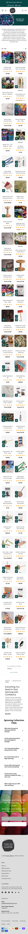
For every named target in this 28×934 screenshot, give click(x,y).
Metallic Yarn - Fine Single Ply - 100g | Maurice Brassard (7, 145)
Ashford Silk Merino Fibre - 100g (20, 120)
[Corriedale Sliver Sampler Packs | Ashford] (7, 592)
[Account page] (5, 10)
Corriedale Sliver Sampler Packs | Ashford (7, 603)
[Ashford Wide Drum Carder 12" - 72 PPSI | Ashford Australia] (20, 618)
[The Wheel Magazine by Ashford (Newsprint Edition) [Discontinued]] (20, 135)
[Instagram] (2, 892)
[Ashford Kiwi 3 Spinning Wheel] (7, 618)
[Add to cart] (3, 162)
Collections (7, 680)
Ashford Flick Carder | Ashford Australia (20, 326)
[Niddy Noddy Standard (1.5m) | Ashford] (7, 161)
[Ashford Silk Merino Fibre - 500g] (7, 290)
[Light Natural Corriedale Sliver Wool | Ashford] (7, 238)
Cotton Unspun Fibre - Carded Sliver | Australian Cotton (20, 251)
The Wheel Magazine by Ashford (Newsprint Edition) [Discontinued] (20, 147)
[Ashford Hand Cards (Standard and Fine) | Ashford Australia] (7, 187)
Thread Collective (9, 855)
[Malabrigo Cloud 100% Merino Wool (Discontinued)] (20, 212)
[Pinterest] (12, 892)
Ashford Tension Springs (20, 401)
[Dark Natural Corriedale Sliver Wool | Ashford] (7, 316)
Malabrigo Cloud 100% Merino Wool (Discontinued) (20, 224)
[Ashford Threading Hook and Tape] (20, 643)
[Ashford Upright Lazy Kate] (20, 441)
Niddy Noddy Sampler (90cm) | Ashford (20, 477)
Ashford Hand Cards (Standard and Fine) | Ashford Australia (8, 197)
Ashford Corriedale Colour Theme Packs (20, 68)
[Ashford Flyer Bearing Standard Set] (7, 492)
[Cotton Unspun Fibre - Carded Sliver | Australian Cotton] (20, 238)
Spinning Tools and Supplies (13, 681)
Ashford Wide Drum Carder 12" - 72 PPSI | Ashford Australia (20, 628)
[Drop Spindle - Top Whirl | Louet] (7, 441)
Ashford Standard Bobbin (7, 222)
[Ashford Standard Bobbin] (7, 212)
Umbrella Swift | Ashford (7, 527)
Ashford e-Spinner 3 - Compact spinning (8, 351)
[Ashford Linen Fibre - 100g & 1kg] (20, 341)
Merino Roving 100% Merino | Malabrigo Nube (7, 93)
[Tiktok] (15, 892)
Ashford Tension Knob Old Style (20, 527)
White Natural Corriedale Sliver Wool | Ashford (7, 120)
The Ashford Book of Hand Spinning (8, 427)
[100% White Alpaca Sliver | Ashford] (7, 391)
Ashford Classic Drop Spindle (20, 502)
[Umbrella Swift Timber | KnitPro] (7, 643)
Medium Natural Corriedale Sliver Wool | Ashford (7, 276)
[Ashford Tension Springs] (20, 391)
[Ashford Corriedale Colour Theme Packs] (20, 57)
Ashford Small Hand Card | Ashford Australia (8, 578)
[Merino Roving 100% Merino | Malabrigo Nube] (7, 83)
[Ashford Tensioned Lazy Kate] (20, 542)
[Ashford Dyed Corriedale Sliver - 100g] (7, 57)
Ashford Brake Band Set (8, 376)
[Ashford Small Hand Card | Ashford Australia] (7, 567)
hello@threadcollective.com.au (9, 903)
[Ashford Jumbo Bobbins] (20, 265)
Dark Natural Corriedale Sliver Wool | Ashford (7, 326)
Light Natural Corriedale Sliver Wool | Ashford (7, 249)
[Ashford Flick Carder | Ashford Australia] (20, 316)
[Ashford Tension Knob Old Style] (20, 517)
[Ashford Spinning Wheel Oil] (20, 416)
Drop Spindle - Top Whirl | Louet (7, 452)
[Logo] (13, 11)
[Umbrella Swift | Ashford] (7, 517)
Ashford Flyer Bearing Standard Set (7, 502)
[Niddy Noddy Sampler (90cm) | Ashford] (20, 467)
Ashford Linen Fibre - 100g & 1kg (20, 351)
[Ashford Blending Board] (20, 366)
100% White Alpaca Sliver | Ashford (7, 401)
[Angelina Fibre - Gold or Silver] (20, 187)
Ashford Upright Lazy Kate (20, 452)
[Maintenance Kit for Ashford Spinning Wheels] (20, 161)
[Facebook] (5, 892)
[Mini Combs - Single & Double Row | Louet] (7, 542)
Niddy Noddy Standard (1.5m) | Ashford (7, 172)
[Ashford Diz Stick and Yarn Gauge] (7, 467)
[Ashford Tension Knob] (20, 592)
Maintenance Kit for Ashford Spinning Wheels (20, 172)
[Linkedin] (18, 892)
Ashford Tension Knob (20, 603)
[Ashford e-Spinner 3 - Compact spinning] (7, 341)
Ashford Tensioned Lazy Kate (20, 552)
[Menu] (2, 10)
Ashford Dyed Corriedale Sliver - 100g (7, 68)
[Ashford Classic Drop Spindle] (20, 492)
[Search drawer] (22, 10)
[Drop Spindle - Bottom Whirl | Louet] (20, 567)
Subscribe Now (14, 824)
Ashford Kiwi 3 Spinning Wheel (8, 628)
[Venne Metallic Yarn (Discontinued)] (20, 83)
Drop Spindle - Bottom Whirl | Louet (20, 578)
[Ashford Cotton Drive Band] (20, 290)
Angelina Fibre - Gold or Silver (20, 197)
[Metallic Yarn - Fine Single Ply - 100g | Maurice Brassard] (7, 135)
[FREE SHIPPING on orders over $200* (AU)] (14, 2)
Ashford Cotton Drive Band (20, 301)
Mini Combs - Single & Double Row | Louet (8, 553)
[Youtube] (9, 892)
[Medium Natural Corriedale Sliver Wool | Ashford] (7, 265)
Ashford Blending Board (20, 376)
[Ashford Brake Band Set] (7, 366)
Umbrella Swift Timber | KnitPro (7, 653)
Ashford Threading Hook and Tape (20, 653)
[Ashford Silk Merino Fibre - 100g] (20, 109)
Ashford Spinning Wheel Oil (20, 427)
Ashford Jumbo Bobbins (20, 276)
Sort (5, 48)
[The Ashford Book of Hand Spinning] (7, 416)
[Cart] (25, 10)
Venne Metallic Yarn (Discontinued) (20, 95)
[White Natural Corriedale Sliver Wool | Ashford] (7, 109)
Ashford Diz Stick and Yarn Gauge (7, 477)
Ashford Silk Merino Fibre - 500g (8, 301)
